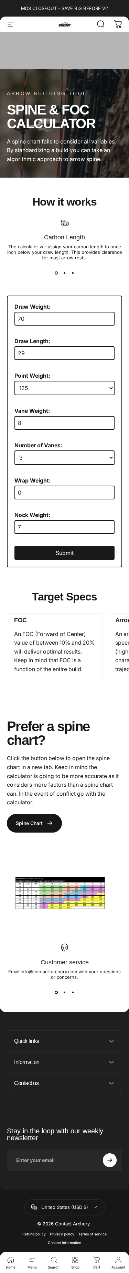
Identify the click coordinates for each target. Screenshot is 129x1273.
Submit (65, 552)
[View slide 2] (65, 273)
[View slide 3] (73, 273)
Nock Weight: (32, 514)
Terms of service (92, 1234)
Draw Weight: (32, 306)
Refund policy (34, 1234)
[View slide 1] (56, 273)
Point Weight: (32, 375)
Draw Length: (32, 341)
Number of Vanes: (38, 445)
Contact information (64, 1243)
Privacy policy (62, 1234)
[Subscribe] (110, 1160)
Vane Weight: (32, 410)
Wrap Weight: (32, 480)
